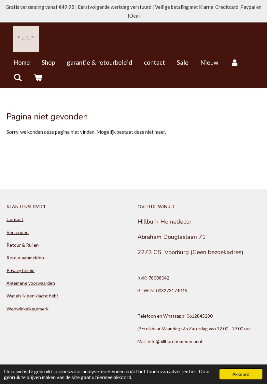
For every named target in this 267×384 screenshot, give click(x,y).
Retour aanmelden (25, 257)
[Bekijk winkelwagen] (38, 77)
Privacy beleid (21, 270)
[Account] (234, 62)
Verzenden (18, 232)
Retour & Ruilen (23, 245)
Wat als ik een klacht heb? (33, 295)
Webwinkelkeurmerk (28, 308)
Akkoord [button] (240, 374)
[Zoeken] (17, 77)
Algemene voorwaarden (31, 283)
